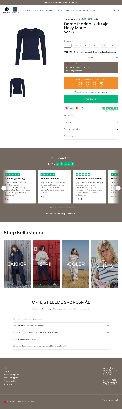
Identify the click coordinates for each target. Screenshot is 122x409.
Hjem (6, 368)
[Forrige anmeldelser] (3, 188)
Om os (6, 371)
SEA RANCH (50, 10)
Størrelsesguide (10, 384)
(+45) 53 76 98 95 (109, 380)
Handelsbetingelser (11, 375)
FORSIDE (28, 10)
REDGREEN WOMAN (66, 10)
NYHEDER (39, 10)
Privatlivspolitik (10, 381)
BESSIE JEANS (82, 10)
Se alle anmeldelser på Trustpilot (61, 214)
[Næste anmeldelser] (118, 188)
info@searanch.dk (82, 309)
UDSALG (93, 10)
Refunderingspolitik (11, 378)
